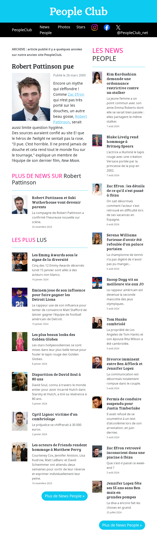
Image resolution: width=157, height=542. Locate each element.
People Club (79, 11)
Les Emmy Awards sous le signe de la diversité (55, 257)
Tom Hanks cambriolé (117, 321)
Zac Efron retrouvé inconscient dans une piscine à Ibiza (126, 452)
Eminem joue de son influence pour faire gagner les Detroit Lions (58, 294)
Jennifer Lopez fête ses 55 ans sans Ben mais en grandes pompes (124, 489)
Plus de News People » (64, 496)
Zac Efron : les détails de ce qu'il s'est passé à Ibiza (126, 190)
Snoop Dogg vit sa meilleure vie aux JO (125, 282)
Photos (64, 26)
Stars (80, 26)
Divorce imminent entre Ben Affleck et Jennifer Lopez (124, 363)
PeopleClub (22, 29)
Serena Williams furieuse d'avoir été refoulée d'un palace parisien (125, 241)
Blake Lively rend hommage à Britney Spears (122, 141)
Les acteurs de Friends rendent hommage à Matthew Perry (59, 447)
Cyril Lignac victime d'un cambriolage (55, 416)
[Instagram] (94, 27)
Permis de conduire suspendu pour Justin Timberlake (124, 403)
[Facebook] (106, 27)
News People (46, 29)
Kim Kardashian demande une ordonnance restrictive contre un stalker (123, 83)
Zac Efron (76, 94)
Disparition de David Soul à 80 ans (56, 377)
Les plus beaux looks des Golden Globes (53, 337)
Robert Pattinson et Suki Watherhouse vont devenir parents (56, 202)
